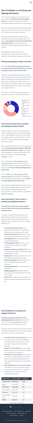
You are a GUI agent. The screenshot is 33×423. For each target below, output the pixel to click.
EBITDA (18, 320)
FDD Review (28, 411)
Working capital (9, 270)
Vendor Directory (22, 413)
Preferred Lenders (11, 413)
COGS (3, 384)
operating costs (17, 322)
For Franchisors (13, 415)
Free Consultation (19, 411)
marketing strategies (7, 193)
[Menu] (31, 3)
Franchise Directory (7, 411)
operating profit (5, 320)
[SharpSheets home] (16, 407)
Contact (21, 415)
